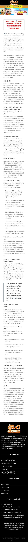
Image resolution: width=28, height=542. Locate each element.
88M (5, 34)
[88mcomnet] (14, 2)
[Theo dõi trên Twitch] (14, 472)
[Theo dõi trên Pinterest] (5, 472)
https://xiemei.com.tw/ (14, 507)
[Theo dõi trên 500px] (11, 472)
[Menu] (2, 3)
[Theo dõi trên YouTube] (8, 472)
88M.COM (15, 298)
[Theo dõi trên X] (2, 472)
